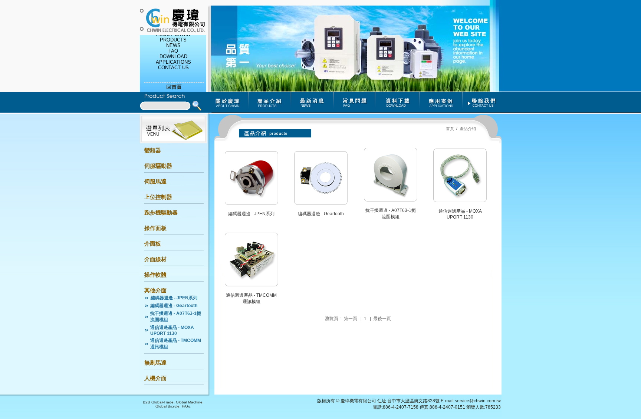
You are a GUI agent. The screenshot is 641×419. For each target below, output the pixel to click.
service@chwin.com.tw (478, 400)
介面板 (152, 243)
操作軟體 (155, 275)
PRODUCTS (173, 38)
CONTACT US (173, 66)
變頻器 (152, 150)
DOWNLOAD (173, 54)
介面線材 (155, 259)
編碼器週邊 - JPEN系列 (174, 297)
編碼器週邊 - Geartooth (173, 305)
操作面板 (155, 228)
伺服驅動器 (158, 166)
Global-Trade (162, 402)
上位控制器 (158, 197)
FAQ (173, 49)
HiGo (186, 406)
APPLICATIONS (173, 60)
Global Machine (189, 402)
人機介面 (155, 378)
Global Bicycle (167, 406)
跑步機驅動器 (161, 212)
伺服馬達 (155, 181)
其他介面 (155, 290)
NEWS (173, 43)
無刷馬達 (155, 362)
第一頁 (350, 318)
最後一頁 (382, 318)
